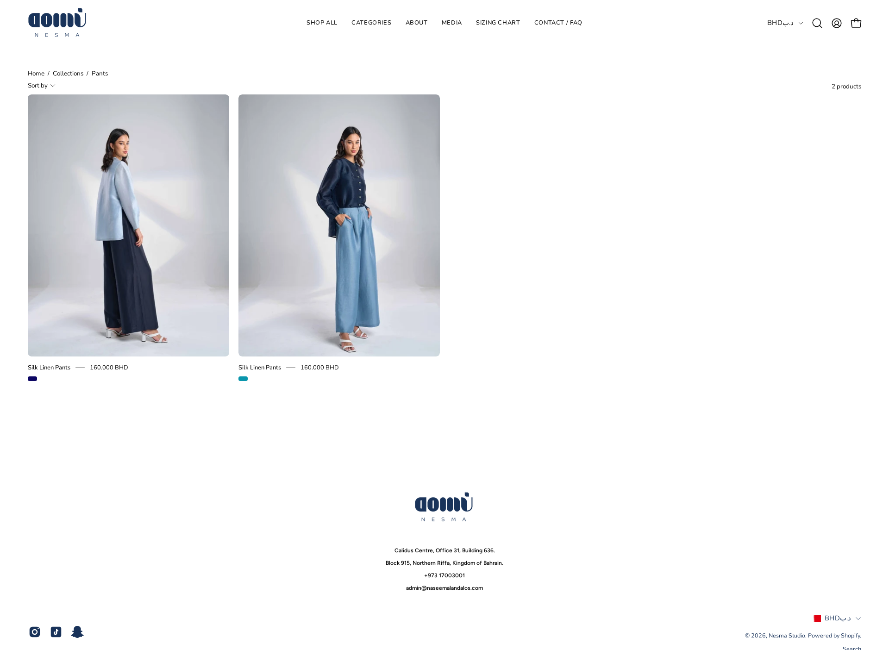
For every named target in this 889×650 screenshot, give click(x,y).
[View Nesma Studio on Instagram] (35, 632)
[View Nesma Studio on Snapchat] (77, 632)
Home (36, 73)
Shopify (850, 635)
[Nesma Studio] (58, 23)
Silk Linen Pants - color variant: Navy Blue (32, 378)
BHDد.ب (780, 22)
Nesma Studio (787, 635)
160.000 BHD (109, 367)
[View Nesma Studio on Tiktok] (56, 632)
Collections (68, 73)
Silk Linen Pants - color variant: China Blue (243, 378)
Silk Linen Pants (49, 367)
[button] (371, 23)
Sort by (38, 85)
